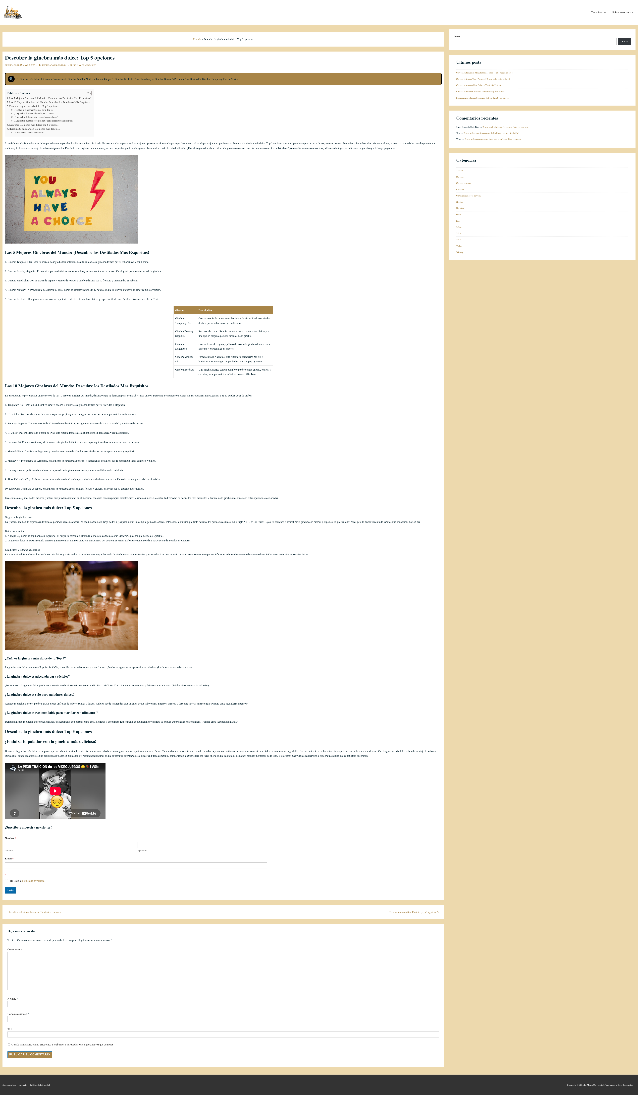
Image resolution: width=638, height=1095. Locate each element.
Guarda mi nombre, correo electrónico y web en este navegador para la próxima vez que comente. (62, 1044)
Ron (458, 220)
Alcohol (460, 170)
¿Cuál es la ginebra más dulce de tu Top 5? (33, 109)
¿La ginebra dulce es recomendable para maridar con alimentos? (43, 120)
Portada (197, 39)
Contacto (23, 1084)
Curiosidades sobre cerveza (468, 195)
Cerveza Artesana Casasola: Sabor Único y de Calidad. (480, 91)
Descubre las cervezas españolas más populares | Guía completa (493, 138)
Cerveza (460, 176)
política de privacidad (33, 880)
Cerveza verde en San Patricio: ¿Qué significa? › (414, 912)
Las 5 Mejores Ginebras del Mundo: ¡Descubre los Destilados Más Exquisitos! (50, 98)
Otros (458, 214)
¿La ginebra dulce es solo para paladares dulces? (36, 117)
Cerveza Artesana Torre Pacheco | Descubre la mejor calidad (483, 78)
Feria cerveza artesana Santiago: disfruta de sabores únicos (482, 97)
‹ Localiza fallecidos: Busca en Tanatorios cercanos (34, 912)
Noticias (460, 208)
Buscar (457, 35)
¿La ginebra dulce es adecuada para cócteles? (34, 113)
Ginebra (61, 65)
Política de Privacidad (40, 1084)
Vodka (459, 245)
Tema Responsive (625, 1084)
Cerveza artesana (463, 183)
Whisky (459, 252)
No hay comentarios (84, 65)
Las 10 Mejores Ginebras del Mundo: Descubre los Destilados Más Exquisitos (49, 102)
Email (9, 858)
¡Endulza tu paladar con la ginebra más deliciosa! (34, 128)
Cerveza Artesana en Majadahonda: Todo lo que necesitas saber (484, 72)
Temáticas (596, 12)
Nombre (9, 850)
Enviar (10, 890)
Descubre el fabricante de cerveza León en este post (505, 127)
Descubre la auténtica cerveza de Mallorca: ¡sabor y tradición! (491, 132)
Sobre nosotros (620, 12)
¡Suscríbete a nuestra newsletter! (29, 132)
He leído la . (27, 880)
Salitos (459, 227)
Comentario (14, 949)
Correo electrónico (17, 1014)
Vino (458, 239)
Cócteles (460, 189)
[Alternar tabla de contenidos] (87, 93)
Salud (458, 233)
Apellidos (142, 850)
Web (9, 1029)
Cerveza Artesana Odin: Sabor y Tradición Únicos (478, 85)
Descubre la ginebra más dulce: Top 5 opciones (33, 106)
